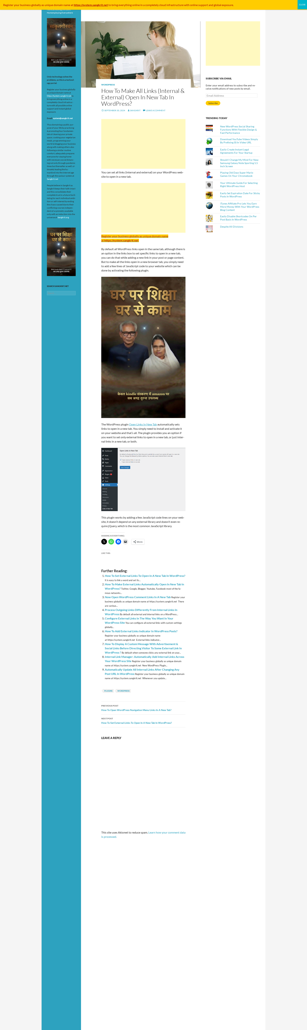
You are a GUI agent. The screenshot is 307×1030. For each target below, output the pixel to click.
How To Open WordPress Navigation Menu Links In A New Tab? (136, 707)
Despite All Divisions (231, 226)
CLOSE (302, 4)
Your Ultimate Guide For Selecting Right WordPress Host (239, 184)
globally (36, 5)
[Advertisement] (143, 144)
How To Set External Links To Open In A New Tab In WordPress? (145, 575)
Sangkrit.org (63, 217)
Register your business (17, 5)
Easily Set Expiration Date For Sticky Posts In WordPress (240, 195)
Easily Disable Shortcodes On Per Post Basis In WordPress (238, 218)
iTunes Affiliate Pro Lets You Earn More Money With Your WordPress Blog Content (239, 206)
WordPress (108, 84)
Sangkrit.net (52, 179)
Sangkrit (135, 110)
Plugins (108, 691)
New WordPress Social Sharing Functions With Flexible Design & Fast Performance (238, 129)
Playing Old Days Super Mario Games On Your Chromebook (236, 174)
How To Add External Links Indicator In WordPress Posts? (141, 631)
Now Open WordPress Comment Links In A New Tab (138, 597)
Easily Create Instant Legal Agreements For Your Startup (236, 151)
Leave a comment (155, 110)
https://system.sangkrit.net (59, 96)
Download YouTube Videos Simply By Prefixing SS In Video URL (239, 141)
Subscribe (213, 103)
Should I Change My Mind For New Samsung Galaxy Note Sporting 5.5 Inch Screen (239, 163)
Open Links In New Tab (143, 424)
